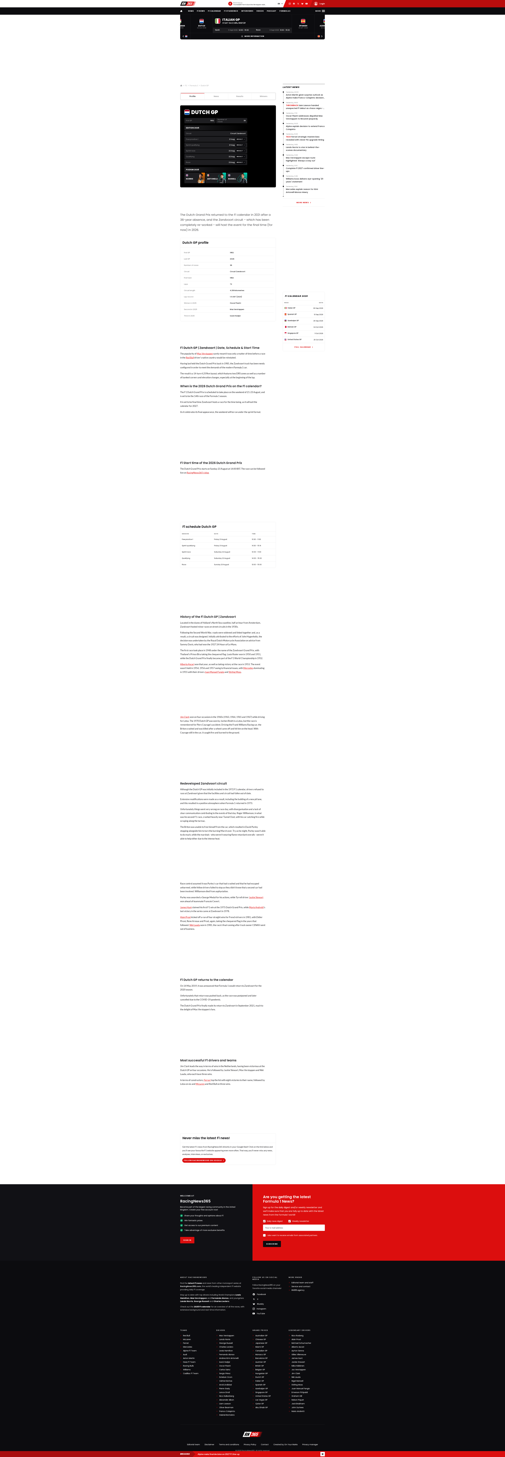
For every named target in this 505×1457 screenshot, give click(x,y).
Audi (185, 1354)
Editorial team (193, 1444)
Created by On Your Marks (285, 1444)
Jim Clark (184, 717)
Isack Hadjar (224, 1362)
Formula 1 (194, 85)
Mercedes (248, 668)
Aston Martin (189, 1358)
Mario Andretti (256, 907)
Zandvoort (207, 348)
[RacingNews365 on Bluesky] (302, 4)
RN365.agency (298, 1290)
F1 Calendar (214, 11)
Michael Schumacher (301, 1343)
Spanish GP (260, 1385)
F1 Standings (231, 11)
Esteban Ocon (225, 1377)
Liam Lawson (225, 1404)
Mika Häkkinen (298, 1366)
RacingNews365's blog (198, 472)
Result (240, 139)
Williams (187, 1370)
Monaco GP (260, 1354)
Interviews (247, 11)
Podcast (271, 11)
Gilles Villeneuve (299, 1354)
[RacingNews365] (188, 4)
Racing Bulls (188, 1366)
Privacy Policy (250, 1444)
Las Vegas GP (261, 1400)
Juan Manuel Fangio (214, 672)
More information (254, 36)
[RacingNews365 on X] (298, 4)
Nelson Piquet (298, 1400)
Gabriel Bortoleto (227, 1415)
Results (239, 96)
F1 (186, 85)
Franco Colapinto (227, 1411)
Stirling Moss (235, 672)
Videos (260, 11)
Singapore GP (261, 1392)
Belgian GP (260, 1370)
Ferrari (207, 1080)
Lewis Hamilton (226, 1351)
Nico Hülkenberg (226, 1396)
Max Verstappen (205, 353)
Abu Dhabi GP (261, 1407)
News (216, 96)
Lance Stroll (224, 1392)
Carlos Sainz (224, 1370)
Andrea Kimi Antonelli (229, 1358)
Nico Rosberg (297, 1336)
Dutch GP (190, 348)
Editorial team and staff (302, 1283)
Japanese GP (261, 1343)
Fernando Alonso (220, 1298)
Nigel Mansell (297, 1381)
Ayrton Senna (298, 1351)
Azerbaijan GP (261, 1388)
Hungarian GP (261, 1373)
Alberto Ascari (187, 664)
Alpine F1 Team (190, 1351)
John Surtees (298, 1407)
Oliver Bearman (226, 1407)
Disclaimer (209, 1444)
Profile (193, 96)
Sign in (187, 1240)
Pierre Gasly (224, 1388)
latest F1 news (195, 1283)
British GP (259, 1366)
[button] (202, 24)
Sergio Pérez (224, 1373)
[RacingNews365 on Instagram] (290, 4)
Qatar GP (259, 1404)
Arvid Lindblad (225, 1385)
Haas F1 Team (189, 1362)
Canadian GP (261, 1351)
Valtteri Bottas (225, 1381)
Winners (263, 96)
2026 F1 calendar (202, 1306)
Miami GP (259, 1347)
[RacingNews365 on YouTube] (306, 4)
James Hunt (186, 907)
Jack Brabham (298, 1404)
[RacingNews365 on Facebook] (294, 4)
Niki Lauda (195, 925)
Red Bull (190, 357)
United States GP (263, 1396)
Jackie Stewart (256, 897)
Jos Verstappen (299, 1370)
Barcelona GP (261, 1358)
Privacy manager (310, 1444)
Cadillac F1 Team (190, 1373)
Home (191, 11)
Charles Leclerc (221, 1301)
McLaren (200, 1084)
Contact (265, 1444)
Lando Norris (186, 1301)
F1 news (201, 11)
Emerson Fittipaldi (300, 1392)
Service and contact (301, 1286)
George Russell (201, 1301)
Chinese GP (260, 1339)
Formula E (284, 11)
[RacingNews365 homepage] (181, 11)
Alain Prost (185, 917)
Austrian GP (260, 1362)
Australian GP (261, 1336)
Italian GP (259, 1381)
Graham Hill (297, 1396)
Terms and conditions (229, 1444)
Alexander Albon (226, 1400)
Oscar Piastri (225, 1366)
